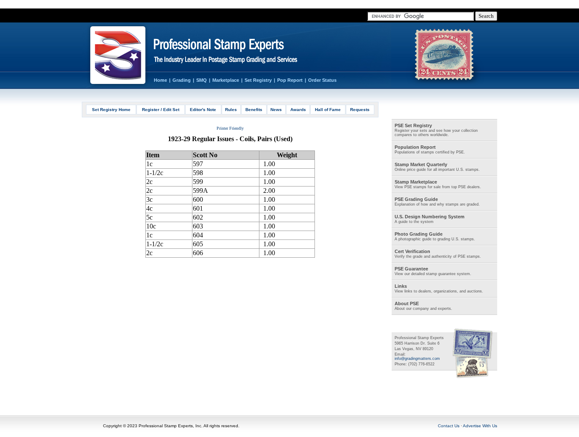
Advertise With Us (480, 425)
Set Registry (258, 80)
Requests (360, 109)
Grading (182, 80)
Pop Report (290, 80)
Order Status (322, 80)
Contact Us (448, 425)
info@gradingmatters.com (417, 358)
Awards (298, 109)
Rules (231, 109)
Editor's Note (203, 109)
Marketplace (225, 80)
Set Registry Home (111, 109)
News (276, 109)
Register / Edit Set (160, 109)
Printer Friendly (230, 128)
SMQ (201, 80)
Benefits (253, 109)
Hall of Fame (328, 109)
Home (160, 80)
